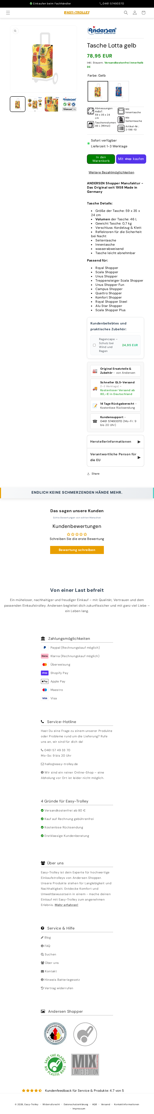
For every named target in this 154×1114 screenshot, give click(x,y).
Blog (47, 938)
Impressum (79, 1108)
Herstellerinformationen (115, 441)
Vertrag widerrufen (58, 988)
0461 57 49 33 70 (57, 750)
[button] (8, 12)
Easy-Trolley (31, 1104)
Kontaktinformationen (126, 1104)
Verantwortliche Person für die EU (115, 457)
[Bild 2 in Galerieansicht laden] (35, 104)
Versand (105, 1104)
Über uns (51, 963)
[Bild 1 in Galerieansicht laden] (17, 104)
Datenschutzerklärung (76, 1104)
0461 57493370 (111, 421)
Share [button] (96, 473)
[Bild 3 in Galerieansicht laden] (52, 104)
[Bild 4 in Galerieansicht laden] (69, 104)
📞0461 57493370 (111, 3)
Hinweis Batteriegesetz (62, 980)
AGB (94, 1104)
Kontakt (50, 971)
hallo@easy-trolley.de (61, 764)
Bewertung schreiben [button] (77, 550)
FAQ (47, 946)
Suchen (50, 954)
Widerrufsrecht (51, 1104)
